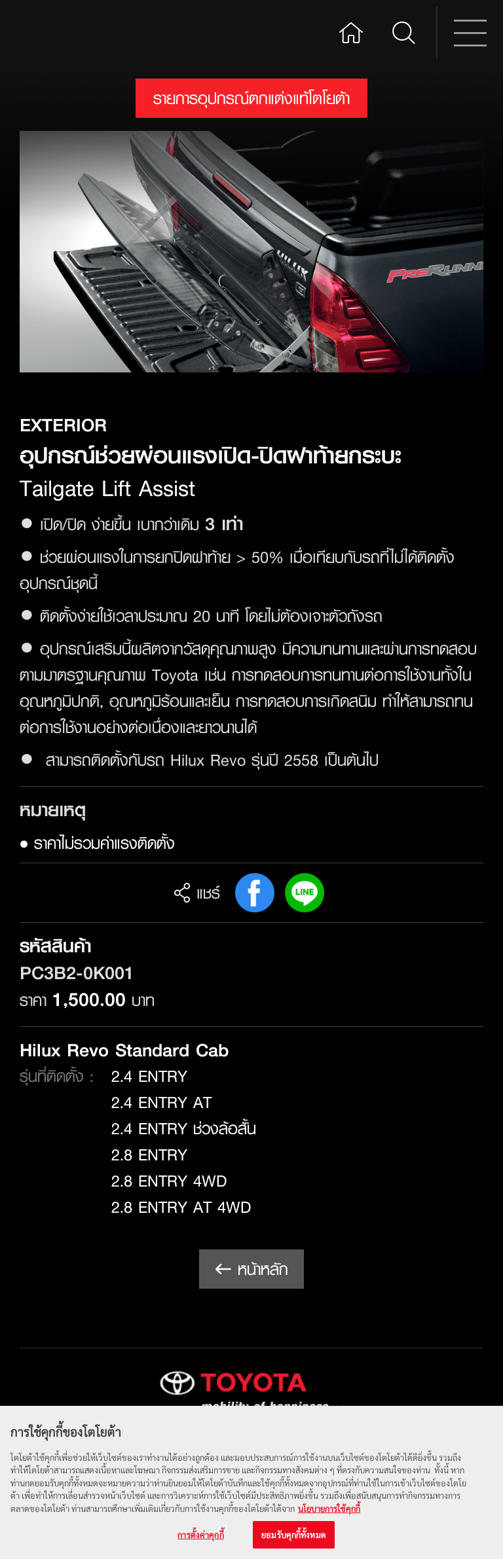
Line (304, 892)
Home (351, 31)
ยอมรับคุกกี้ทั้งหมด (293, 1534)
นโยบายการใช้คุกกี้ (329, 1508)
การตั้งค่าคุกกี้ (200, 1534)
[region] (251, 1482)
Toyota (69, 32)
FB (254, 892)
